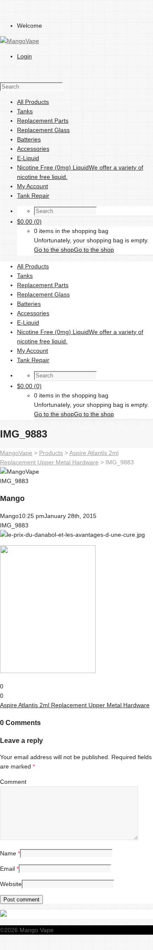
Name (8, 853)
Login (24, 56)
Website (11, 884)
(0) (29, 221)
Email (7, 868)
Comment (13, 781)
